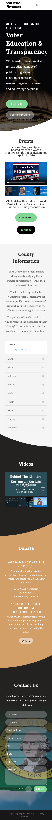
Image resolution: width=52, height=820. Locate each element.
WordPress (26, 816)
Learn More (17, 103)
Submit (40, 789)
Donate (26, 640)
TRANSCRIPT (26, 217)
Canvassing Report (16, 349)
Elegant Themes (25, 813)
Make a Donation (20, 114)
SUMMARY (26, 229)
